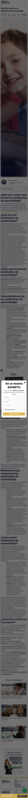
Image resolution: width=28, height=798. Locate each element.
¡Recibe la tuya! (14, 414)
